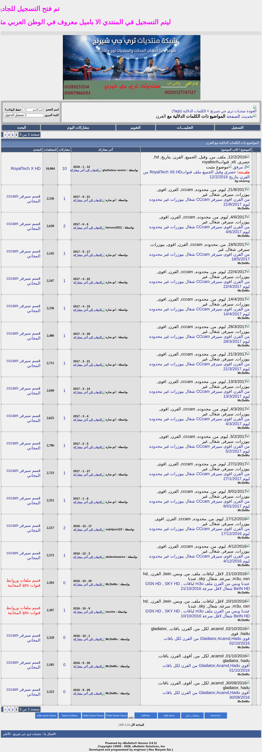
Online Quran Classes (93, 715)
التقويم (136, 127)
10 (64, 168)
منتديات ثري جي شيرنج (228, 111)
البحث (21, 127)
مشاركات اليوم (78, 127)
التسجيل (238, 127)
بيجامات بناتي (192, 715)
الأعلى (6, 734)
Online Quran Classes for (116, 716)
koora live (215, 715)
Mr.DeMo (244, 208)
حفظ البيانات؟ (13, 109)
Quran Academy (70, 715)
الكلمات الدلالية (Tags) (189, 111)
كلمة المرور (52, 115)
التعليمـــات (185, 127)
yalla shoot (169, 715)
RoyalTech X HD (26, 168)
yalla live (145, 715)
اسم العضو (52, 109)
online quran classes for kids (46, 716)
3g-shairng (242, 181)
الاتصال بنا (50, 734)
